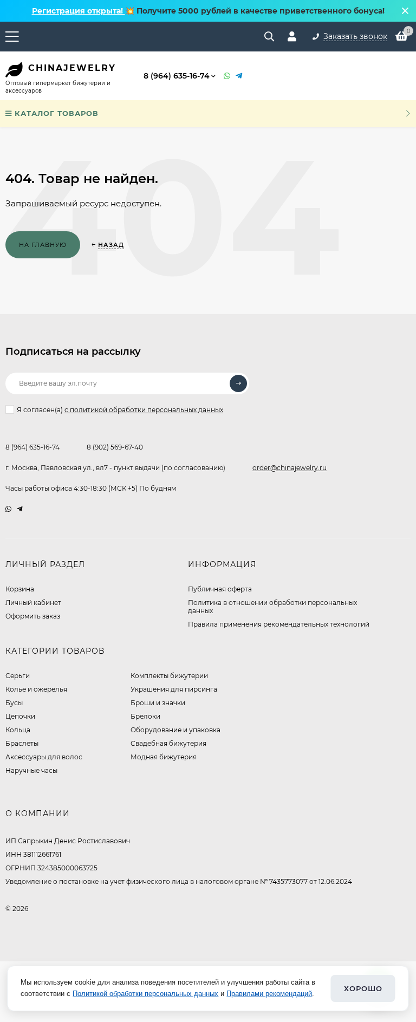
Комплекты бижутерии (169, 676)
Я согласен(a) (120, 410)
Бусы (14, 703)
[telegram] (20, 509)
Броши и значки (158, 703)
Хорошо (363, 988)
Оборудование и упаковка (175, 730)
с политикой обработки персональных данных (143, 410)
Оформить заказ (32, 616)
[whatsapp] (8, 509)
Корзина (19, 589)
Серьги (17, 676)
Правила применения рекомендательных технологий (278, 624)
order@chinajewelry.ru (289, 468)
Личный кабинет (33, 602)
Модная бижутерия (164, 757)
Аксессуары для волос (43, 757)
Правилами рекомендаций (269, 994)
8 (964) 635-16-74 (177, 76)
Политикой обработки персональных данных (145, 994)
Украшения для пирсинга (174, 689)
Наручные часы (31, 770)
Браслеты (21, 743)
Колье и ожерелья (36, 689)
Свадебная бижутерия (168, 743)
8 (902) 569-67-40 (115, 447)
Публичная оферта (220, 589)
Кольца (17, 730)
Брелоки (145, 716)
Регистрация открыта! (78, 11)
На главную (43, 245)
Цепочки (20, 716)
